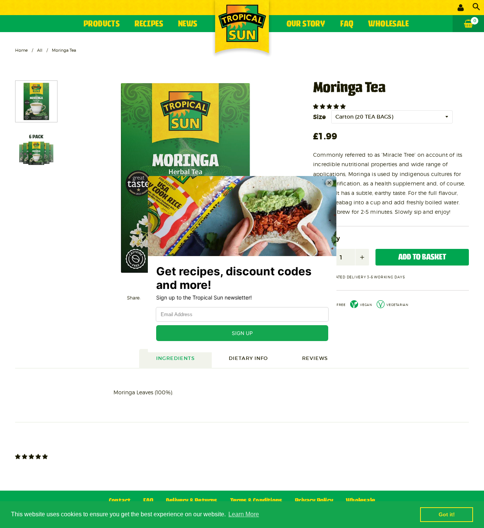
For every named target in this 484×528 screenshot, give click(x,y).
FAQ (346, 24)
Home (21, 50)
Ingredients (175, 358)
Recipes (149, 24)
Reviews (315, 358)
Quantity (326, 238)
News (187, 24)
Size (319, 116)
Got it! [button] (447, 514)
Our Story (306, 24)
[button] (330, 106)
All (39, 50)
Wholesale (388, 24)
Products (101, 24)
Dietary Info (248, 358)
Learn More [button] (243, 514)
